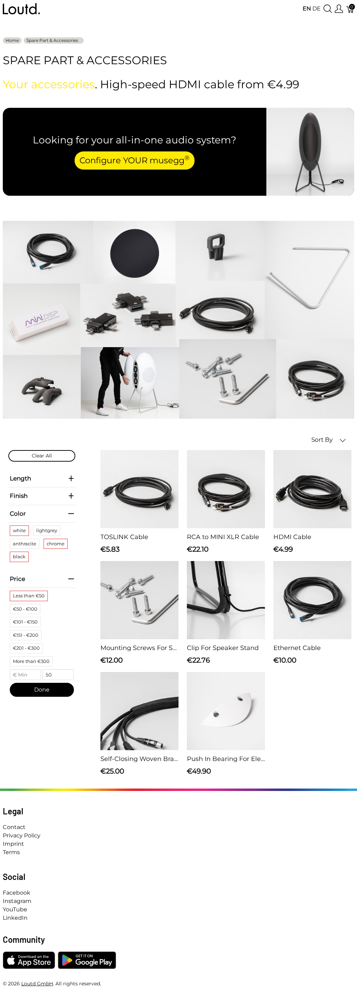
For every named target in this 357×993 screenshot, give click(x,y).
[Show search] (328, 9)
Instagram (17, 901)
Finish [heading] (19, 495)
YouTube (15, 909)
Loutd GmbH (37, 983)
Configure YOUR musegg (134, 159)
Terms (11, 852)
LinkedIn (15, 917)
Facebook (16, 892)
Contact (14, 827)
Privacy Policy (21, 835)
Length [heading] (20, 478)
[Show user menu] (339, 9)
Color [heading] (18, 513)
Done (42, 689)
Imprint (13, 844)
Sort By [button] (322, 439)
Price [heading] (17, 578)
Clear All (42, 456)
